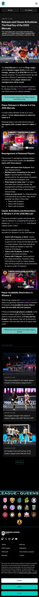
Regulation (22, 548)
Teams (4, 544)
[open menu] (36, 4)
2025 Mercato (22, 89)
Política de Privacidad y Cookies (28, 572)
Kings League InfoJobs (18, 223)
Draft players (6, 548)
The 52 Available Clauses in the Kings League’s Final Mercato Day (19, 98)
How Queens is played (26, 552)
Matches (4, 555)
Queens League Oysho (28, 300)
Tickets (21, 555)
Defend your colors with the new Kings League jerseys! (19, 330)
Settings (19, 580)
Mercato (22, 544)
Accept (19, 593)
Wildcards (5, 552)
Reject (19, 587)
